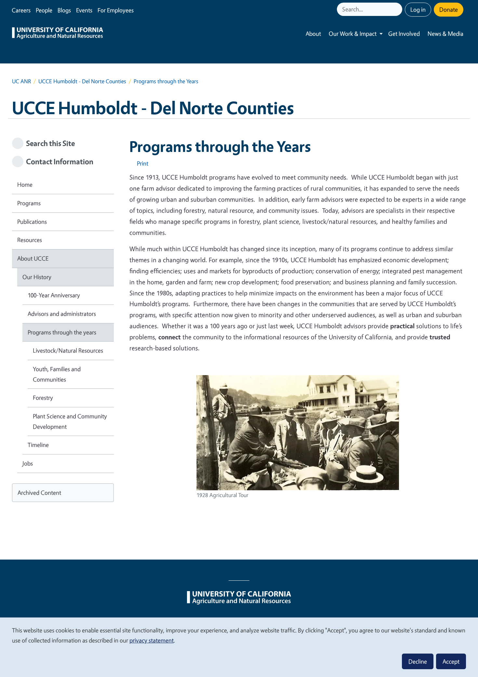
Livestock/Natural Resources (68, 350)
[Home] (57, 33)
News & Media (445, 33)
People (44, 10)
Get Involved (404, 33)
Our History (36, 277)
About (313, 33)
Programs (29, 203)
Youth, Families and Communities (57, 374)
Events (84, 10)
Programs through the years (62, 332)
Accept (451, 661)
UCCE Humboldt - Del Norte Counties (82, 81)
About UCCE (32, 258)
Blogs (64, 10)
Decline (417, 661)
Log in (418, 9)
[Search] (398, 9)
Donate (448, 9)
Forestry (43, 397)
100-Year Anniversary (54, 295)
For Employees (116, 10)
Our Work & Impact (353, 33)
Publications (32, 221)
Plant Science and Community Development (70, 421)
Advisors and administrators (62, 314)
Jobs (27, 463)
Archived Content (39, 492)
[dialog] (239, 647)
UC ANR (21, 81)
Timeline (38, 445)
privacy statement (151, 640)
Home (25, 184)
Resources (29, 240)
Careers (21, 10)
